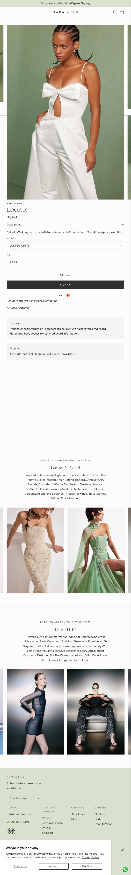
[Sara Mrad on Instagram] (122, 849)
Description (14, 224)
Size (9, 255)
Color (10, 238)
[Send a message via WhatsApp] (125, 869)
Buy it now (65, 284)
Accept (53, 866)
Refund (46, 818)
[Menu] (9, 12)
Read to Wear (103, 824)
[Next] (127, 112)
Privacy (46, 827)
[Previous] (3, 112)
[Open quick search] (115, 12)
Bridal (98, 819)
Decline (87, 866)
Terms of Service (52, 823)
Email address (17, 794)
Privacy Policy (90, 857)
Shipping (48, 832)
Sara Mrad (14, 203)
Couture (100, 814)
